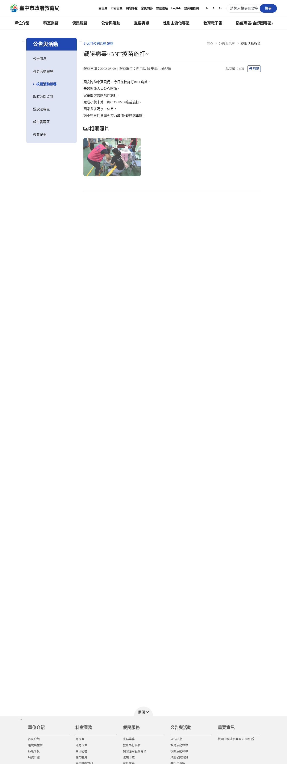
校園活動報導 (46, 84)
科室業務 (50, 23)
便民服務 (79, 23)
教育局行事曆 (132, 745)
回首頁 (103, 8)
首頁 (210, 43)
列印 (256, 68)
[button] (143, 711)
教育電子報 (212, 23)
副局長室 (81, 745)
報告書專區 (41, 122)
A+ (220, 8)
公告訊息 (39, 59)
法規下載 (129, 757)
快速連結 (162, 8)
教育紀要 (39, 134)
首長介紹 (34, 739)
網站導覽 (132, 8)
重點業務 (129, 739)
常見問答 (147, 8)
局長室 (79, 739)
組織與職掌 (35, 745)
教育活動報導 (43, 71)
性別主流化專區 (176, 23)
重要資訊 (141, 23)
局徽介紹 (34, 757)
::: (23, 40)
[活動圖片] (112, 157)
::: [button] (21, 718)
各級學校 (34, 751)
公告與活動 (110, 23)
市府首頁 (116, 8)
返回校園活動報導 (99, 43)
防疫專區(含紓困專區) (254, 23)
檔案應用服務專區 (134, 751)
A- (206, 8)
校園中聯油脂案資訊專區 (234, 739)
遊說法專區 (41, 109)
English (176, 8)
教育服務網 (191, 8)
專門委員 (81, 757)
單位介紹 (21, 23)
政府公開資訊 (43, 96)
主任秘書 (81, 751)
